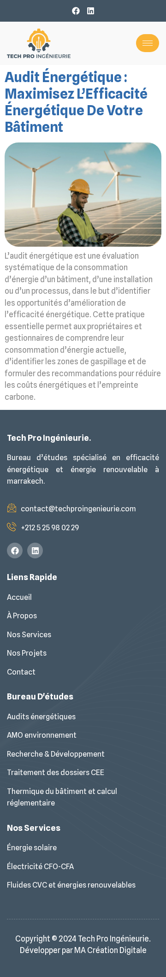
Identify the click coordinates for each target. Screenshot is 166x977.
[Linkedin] (91, 11)
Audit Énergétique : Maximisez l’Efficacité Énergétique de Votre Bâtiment (76, 102)
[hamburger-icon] (147, 43)
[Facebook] (76, 11)
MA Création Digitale (110, 950)
